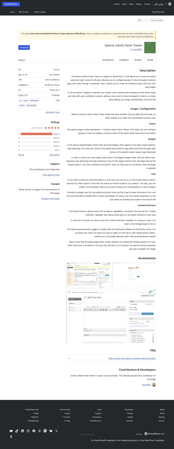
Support (21, 60)
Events (67, 413)
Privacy (162, 421)
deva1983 (137, 49)
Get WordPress (11, 4)
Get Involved (65, 410)
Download (24, 47)
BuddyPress (33, 421)
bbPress (34, 417)
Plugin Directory (158, 12)
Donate (66, 417)
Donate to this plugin (50, 198)
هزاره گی (139, 434)
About (162, 410)
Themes (130, 413)
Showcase (129, 410)
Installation (124, 60)
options (22, 105)
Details (150, 60)
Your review (54, 155)
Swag (67, 421)
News (162, 413)
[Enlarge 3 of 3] (152, 293)
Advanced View (53, 112)
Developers (97, 417)
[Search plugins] (139, 20)
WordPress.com (31, 410)
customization (31, 105)
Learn (99, 410)
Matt (36, 413)
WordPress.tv (95, 421)
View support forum (51, 175)
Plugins (130, 417)
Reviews (138, 60)
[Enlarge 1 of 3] (152, 265)
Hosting (161, 417)
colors (26, 100)
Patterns (129, 421)
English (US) (23, 95)
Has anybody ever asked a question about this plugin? (132, 358)
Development (108, 60)
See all (21, 155)
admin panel (34, 100)
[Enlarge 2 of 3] (107, 265)
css (20, 100)
